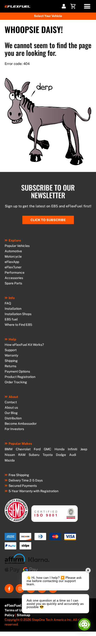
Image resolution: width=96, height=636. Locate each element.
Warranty (11, 355)
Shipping (11, 361)
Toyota (48, 455)
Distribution (13, 418)
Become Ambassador (21, 423)
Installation (13, 308)
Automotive (13, 251)
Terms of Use (15, 610)
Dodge (61, 455)
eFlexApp (12, 262)
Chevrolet (23, 449)
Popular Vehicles (17, 246)
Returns (10, 366)
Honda (60, 449)
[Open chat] (84, 624)
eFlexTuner (13, 267)
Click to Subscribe (48, 220)
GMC (47, 449)
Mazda (10, 460)
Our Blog (11, 413)
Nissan (10, 455)
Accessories (14, 278)
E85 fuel (11, 319)
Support (11, 350)
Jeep (83, 449)
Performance (14, 272)
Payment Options (17, 371)
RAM (21, 455)
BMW (9, 449)
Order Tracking (16, 382)
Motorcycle (13, 256)
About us (11, 407)
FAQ (8, 303)
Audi (72, 455)
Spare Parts (13, 283)
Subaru (34, 455)
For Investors (14, 429)
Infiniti (72, 449)
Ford (37, 449)
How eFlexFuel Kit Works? (24, 345)
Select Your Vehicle (48, 16)
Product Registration (20, 377)
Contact (11, 402)
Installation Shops (18, 314)
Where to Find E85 (18, 324)
